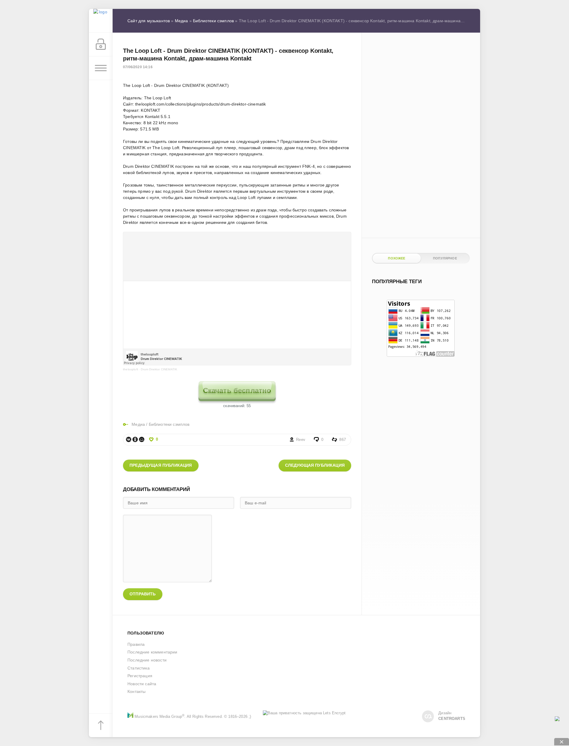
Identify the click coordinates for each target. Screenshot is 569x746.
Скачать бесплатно (237, 390)
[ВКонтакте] (128, 439)
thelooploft (130, 369)
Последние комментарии (152, 652)
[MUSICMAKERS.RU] (101, 21)
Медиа (138, 424)
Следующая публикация (315, 465)
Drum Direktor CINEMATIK (159, 369)
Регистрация (139, 675)
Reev (300, 440)
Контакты (136, 691)
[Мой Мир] (141, 439)
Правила (136, 644)
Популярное (445, 258)
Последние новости (147, 660)
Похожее (396, 258)
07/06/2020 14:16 (138, 67)
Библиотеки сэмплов (169, 424)
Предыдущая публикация (161, 465)
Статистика (138, 668)
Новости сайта (141, 683)
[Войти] (101, 44)
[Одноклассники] (135, 439)
